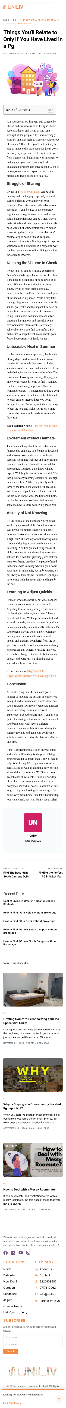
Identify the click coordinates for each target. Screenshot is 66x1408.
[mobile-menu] (60, 7)
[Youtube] (20, 1253)
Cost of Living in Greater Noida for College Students (29, 902)
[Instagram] (28, 1253)
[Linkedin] (13, 1253)
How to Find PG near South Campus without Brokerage (30, 931)
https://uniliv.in (33, 841)
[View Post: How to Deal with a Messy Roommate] (32, 1160)
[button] (33, 1398)
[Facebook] (5, 1253)
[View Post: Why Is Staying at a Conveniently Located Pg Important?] (32, 1075)
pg (39, 53)
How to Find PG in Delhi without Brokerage (29, 920)
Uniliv (33, 835)
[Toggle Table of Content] (48, 110)
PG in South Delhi (30, 191)
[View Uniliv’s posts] (33, 822)
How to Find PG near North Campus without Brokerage (30, 943)
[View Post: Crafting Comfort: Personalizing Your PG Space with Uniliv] (32, 990)
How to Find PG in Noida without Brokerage (29, 912)
